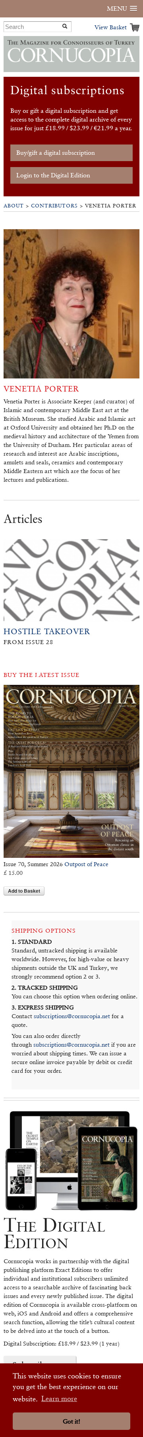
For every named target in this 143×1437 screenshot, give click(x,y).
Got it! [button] (71, 1421)
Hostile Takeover (47, 631)
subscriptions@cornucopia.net (72, 1016)
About (14, 206)
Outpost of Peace (86, 864)
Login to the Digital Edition (53, 175)
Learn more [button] (59, 1398)
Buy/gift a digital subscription (55, 152)
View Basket (111, 27)
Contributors (54, 206)
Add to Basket (24, 890)
